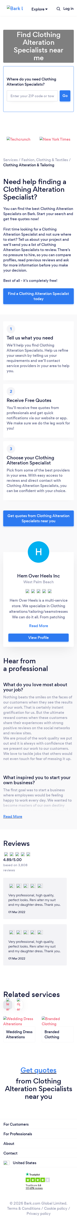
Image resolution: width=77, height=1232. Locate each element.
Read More (12, 816)
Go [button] (65, 95)
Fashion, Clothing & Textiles (44, 159)
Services (10, 159)
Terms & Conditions (23, 1208)
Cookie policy (55, 1208)
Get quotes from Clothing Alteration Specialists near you (38, 518)
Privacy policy (39, 1213)
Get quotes (38, 1070)
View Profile (38, 637)
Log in (68, 8)
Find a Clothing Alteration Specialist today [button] (38, 296)
